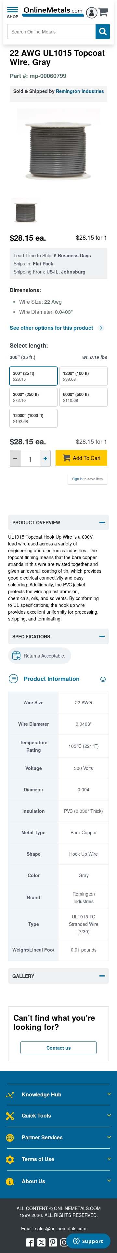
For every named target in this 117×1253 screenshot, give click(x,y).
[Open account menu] (92, 12)
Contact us (58, 1047)
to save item (87, 478)
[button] (104, 14)
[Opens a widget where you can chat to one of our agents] (88, 1242)
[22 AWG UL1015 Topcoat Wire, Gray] (25, 212)
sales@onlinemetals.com (60, 1228)
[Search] (103, 31)
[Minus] (15, 458)
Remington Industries (80, 91)
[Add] (45, 458)
